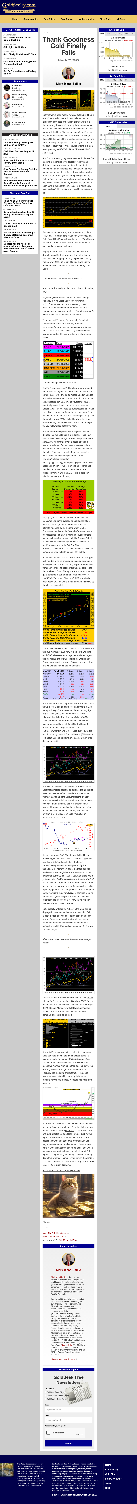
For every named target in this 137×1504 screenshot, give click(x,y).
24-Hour (117, 69)
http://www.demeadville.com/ (63, 1359)
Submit (68, 1443)
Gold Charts (111, 1474)
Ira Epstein (17, 104)
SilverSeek (105, 19)
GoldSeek (17, 85)
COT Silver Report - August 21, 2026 (19, 152)
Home (15, 19)
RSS (107, 1487)
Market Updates (86, 19)
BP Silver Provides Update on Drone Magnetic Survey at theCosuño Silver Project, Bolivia (20, 183)
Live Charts (117, 66)
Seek (122, 19)
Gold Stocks (67, 19)
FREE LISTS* (49, 1388)
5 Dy (114, 34)
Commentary (111, 1469)
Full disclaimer (84, 1488)
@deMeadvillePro (67, 1240)
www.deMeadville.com (53, 1236)
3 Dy (120, 34)
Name (47, 1405)
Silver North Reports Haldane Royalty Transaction (18, 161)
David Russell (19, 112)
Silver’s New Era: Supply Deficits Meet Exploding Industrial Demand (20, 171)
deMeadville (67, 1345)
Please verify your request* (55, 1426)
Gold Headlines (9, 209)
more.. (126, 69)
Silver (108, 1483)
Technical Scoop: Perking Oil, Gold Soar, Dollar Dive (18, 143)
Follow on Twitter (113, 1478)
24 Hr (102, 34)
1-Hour (108, 69)
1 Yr (126, 34)
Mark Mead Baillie (68, 83)
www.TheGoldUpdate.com (55, 1233)
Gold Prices (49, 19)
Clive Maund (18, 122)
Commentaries (30, 19)
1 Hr (108, 34)
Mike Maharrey (19, 94)
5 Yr (132, 34)
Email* (47, 1415)
